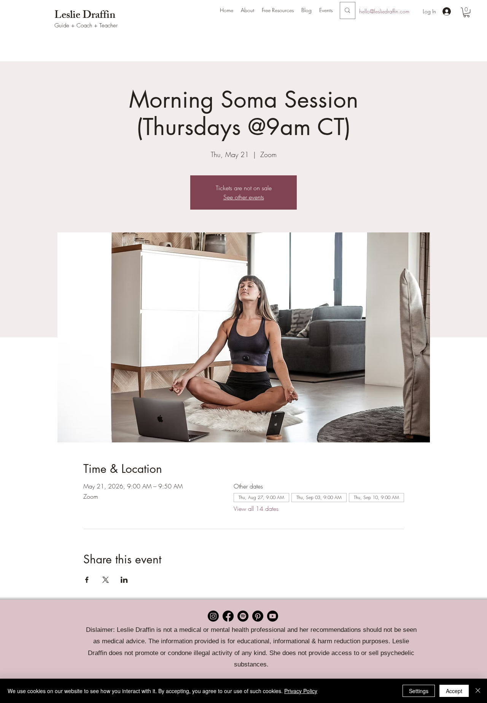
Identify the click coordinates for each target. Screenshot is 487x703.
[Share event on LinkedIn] (124, 580)
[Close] (477, 691)
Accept (454, 691)
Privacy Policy (300, 691)
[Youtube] (272, 616)
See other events (243, 197)
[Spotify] (242, 616)
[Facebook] (228, 616)
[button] (247, 10)
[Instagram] (213, 616)
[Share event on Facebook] (87, 580)
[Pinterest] (257, 616)
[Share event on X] (105, 580)
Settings (418, 691)
